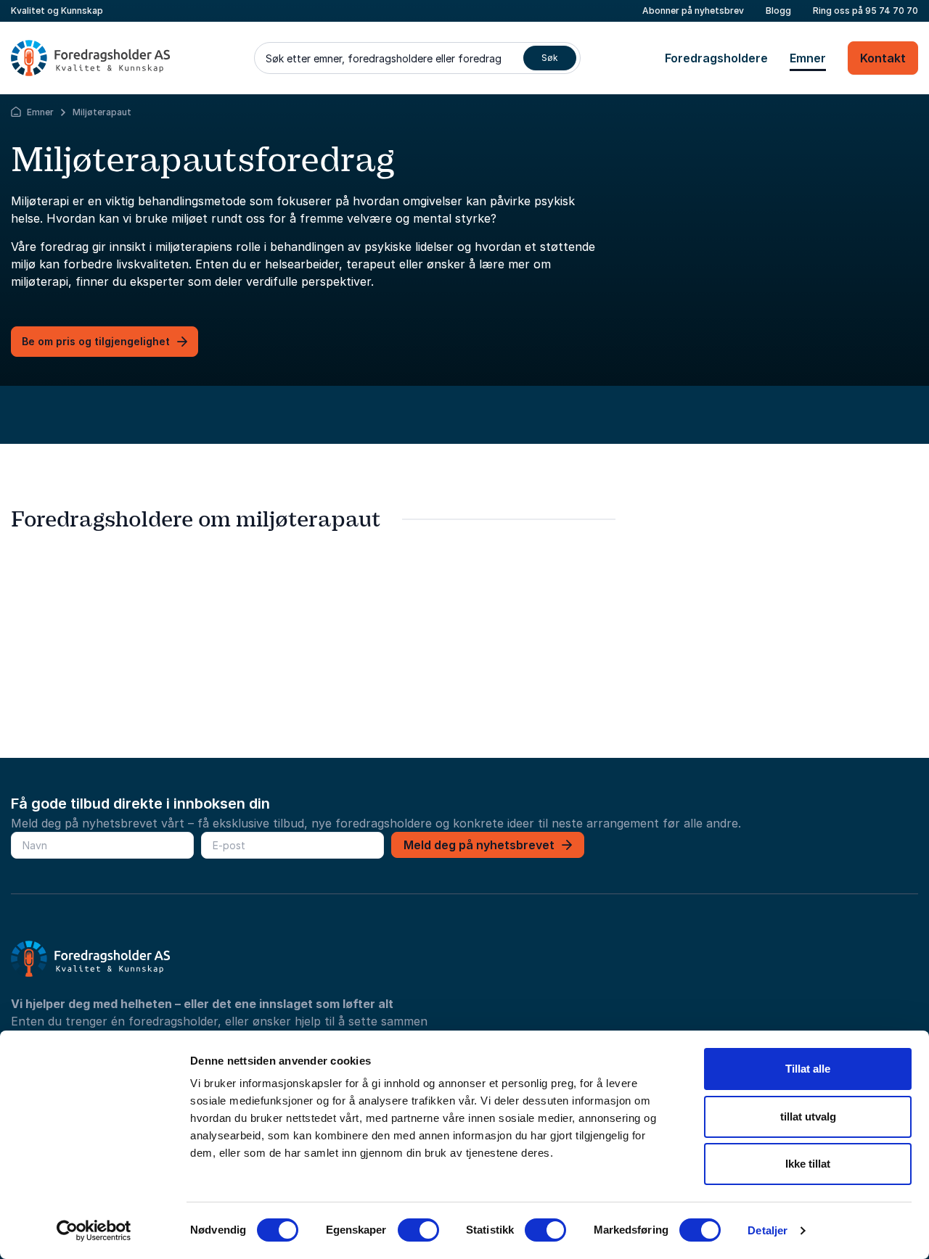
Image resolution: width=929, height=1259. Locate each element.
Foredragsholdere (716, 58)
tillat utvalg (808, 1116)
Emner (808, 58)
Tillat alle (807, 1068)
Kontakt (883, 58)
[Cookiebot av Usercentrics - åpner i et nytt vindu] (93, 1231)
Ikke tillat (807, 1163)
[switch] (418, 1230)
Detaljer (767, 1230)
